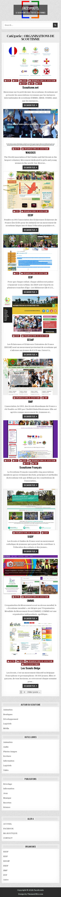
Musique (7, 798)
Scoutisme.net (30, 87)
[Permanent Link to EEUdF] (30, 314)
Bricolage (7, 784)
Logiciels (7, 724)
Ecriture (7, 756)
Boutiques (7, 714)
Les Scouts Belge (30, 668)
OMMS (30, 600)
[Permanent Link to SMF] (30, 376)
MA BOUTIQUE (10, 833)
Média (21, 661)
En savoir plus (29, 105)
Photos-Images (10, 752)
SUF (39, 83)
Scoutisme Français (30, 467)
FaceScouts (30, 7)
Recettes (7, 803)
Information (8, 761)
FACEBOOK (8, 829)
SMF (32, 83)
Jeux (5, 793)
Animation (7, 710)
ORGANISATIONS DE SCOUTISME (43, 80)
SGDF (24, 83)
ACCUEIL (7, 824)
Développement (10, 719)
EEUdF (24, 80)
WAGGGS (30, 152)
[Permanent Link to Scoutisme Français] (30, 439)
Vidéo (6, 770)
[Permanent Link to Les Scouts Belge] (30, 640)
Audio (6, 747)
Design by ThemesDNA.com (30, 894)
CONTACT (7, 838)
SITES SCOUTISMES (31, 664)
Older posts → (33, 692)
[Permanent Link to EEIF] (30, 252)
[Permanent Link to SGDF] (30, 509)
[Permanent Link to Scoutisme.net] (30, 61)
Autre (17, 148)
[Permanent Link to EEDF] (30, 190)
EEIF (16, 80)
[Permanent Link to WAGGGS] (30, 127)
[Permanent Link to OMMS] (30, 574)
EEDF (8, 80)
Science (6, 807)
